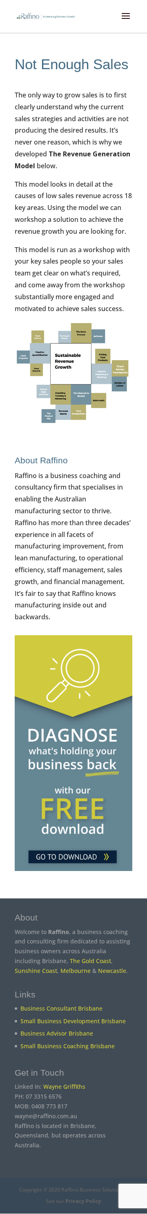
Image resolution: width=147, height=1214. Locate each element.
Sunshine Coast (36, 971)
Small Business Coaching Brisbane (67, 1046)
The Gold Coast (90, 961)
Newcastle (112, 971)
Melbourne (75, 971)
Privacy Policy (83, 1201)
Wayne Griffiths (64, 1086)
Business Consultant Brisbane (61, 1008)
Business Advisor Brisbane (56, 1033)
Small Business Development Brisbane (73, 1021)
